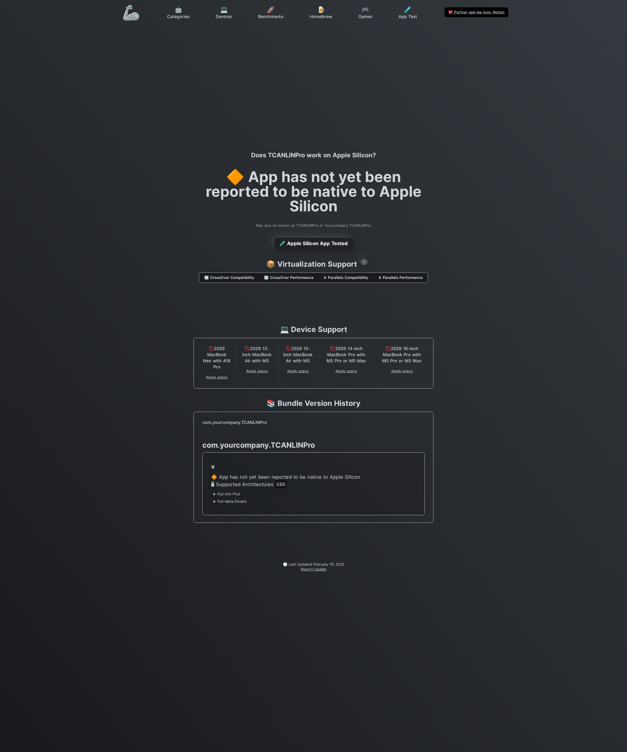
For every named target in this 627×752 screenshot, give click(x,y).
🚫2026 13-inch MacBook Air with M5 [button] (257, 354)
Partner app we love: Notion (476, 12)
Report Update (313, 569)
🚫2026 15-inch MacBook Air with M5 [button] (298, 354)
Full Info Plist (228, 494)
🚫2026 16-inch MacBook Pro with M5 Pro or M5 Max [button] (402, 354)
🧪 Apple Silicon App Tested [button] (313, 243)
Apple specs (217, 377)
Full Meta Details (232, 501)
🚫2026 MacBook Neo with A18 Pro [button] (216, 357)
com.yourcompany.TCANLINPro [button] (234, 422)
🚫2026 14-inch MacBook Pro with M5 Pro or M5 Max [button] (346, 354)
